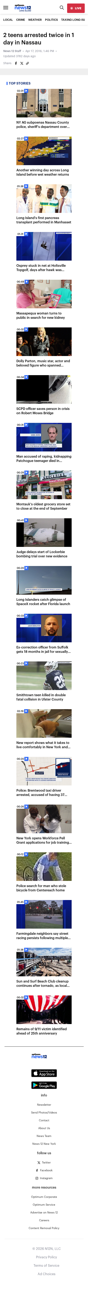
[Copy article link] (27, 63)
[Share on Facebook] (16, 63)
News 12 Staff (12, 51)
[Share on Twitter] (21, 63)
